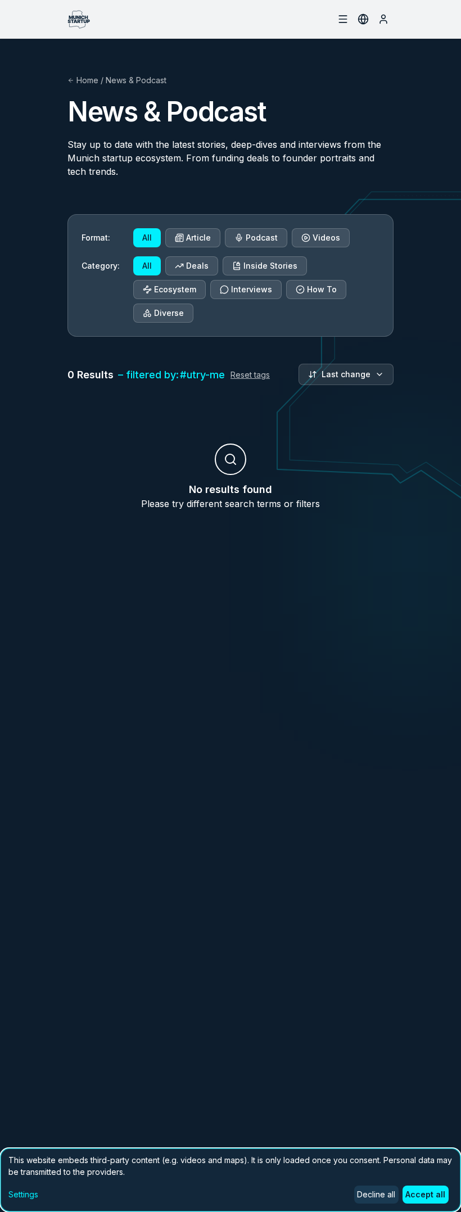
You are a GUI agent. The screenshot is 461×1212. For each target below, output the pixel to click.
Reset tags (250, 374)
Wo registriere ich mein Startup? (376, 1114)
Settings (23, 1194)
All (147, 237)
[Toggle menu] (323, 19)
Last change (346, 374)
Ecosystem (175, 289)
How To (322, 289)
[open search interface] (343, 19)
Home (87, 80)
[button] (430, 1175)
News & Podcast (136, 80)
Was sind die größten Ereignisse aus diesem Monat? (347, 1138)
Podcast (262, 237)
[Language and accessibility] (363, 19)
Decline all (376, 1194)
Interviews (251, 289)
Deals (197, 265)
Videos (326, 237)
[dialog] (230, 1180)
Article (198, 237)
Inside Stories (270, 265)
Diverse (169, 313)
